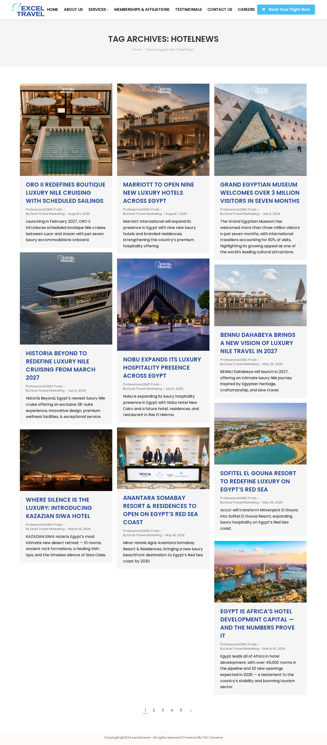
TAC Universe (213, 737)
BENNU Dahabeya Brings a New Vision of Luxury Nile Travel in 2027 (257, 343)
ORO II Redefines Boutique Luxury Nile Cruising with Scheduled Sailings (65, 193)
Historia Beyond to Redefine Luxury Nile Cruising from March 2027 (61, 365)
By (45, 214)
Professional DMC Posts (44, 209)
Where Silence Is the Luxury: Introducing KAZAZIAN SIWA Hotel (59, 508)
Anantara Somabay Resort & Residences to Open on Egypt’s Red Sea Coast (160, 510)
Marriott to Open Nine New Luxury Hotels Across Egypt (158, 193)
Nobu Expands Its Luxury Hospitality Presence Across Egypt (162, 368)
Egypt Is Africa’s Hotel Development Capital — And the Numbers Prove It (257, 623)
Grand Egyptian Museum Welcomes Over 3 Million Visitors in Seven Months (259, 193)
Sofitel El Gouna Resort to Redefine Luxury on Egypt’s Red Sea (258, 481)
